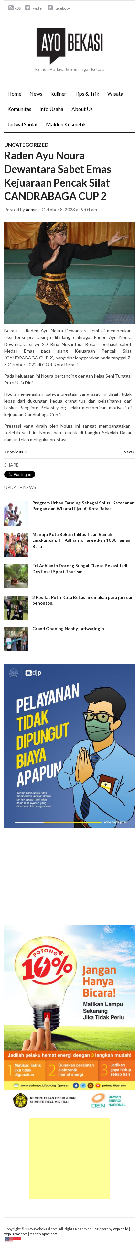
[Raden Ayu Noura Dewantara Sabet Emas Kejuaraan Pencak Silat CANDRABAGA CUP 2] (69, 272)
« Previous (13, 451)
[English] (9, 1240)
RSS (18, 8)
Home (14, 94)
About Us (82, 109)
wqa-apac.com (15, 1234)
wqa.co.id (120, 1229)
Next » (129, 451)
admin (32, 209)
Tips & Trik (86, 94)
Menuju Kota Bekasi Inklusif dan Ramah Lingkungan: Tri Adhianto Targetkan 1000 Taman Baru (81, 540)
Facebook (62, 8)
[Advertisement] (69, 1158)
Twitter (37, 8)
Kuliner (58, 94)
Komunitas (19, 109)
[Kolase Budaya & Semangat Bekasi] (69, 45)
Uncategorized (26, 144)
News (34, 96)
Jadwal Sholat (22, 124)
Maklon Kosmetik (64, 126)
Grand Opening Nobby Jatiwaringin (68, 628)
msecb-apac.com (43, 1234)
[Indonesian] (17, 1240)
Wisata (115, 94)
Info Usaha (51, 109)
